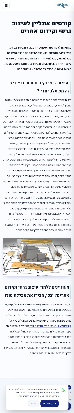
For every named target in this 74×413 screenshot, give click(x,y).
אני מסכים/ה (49, 403)
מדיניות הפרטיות (29, 396)
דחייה (33, 403)
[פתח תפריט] (6, 5)
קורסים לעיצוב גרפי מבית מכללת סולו (50, 326)
